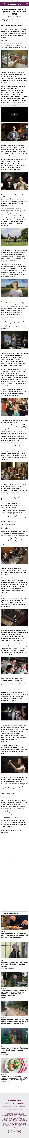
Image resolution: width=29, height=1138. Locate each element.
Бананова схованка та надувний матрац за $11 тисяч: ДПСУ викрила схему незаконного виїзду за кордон (14, 1049)
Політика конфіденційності (19, 1106)
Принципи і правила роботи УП (14, 1109)
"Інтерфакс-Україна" (13, 1123)
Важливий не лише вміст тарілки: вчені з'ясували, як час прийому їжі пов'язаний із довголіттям (14, 935)
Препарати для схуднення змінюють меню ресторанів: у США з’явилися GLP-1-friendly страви (14, 1078)
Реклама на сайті (6, 1106)
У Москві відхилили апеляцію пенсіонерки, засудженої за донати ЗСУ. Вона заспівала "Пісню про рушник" (14, 963)
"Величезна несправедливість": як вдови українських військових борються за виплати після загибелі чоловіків (14, 993)
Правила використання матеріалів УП (14, 1108)
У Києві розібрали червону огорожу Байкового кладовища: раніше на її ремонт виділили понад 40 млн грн (14, 1021)
